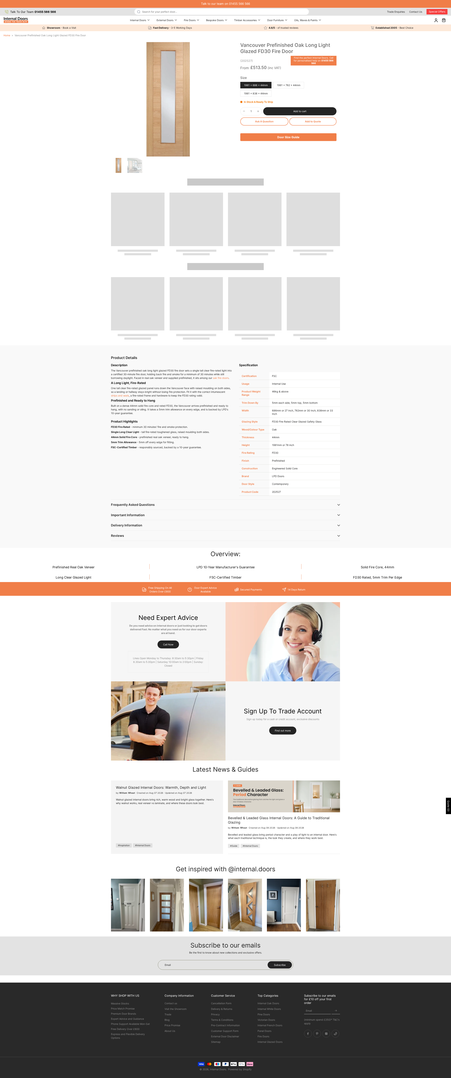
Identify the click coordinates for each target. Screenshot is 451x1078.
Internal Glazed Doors (270, 1041)
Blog (167, 1019)
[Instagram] (326, 1033)
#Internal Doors (142, 845)
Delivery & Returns (221, 1008)
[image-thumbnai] (118, 165)
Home (7, 35)
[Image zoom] (168, 99)
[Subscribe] (336, 1010)
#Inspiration (124, 845)
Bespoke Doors (215, 20)
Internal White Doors (269, 1008)
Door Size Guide (288, 137)
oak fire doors (221, 377)
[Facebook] (308, 1033)
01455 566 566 (322, 62)
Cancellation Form (221, 1003)
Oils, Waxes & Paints (305, 20)
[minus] (244, 111)
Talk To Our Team (33, 12)
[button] (299, 111)
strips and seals (120, 395)
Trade (168, 1014)
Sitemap (216, 1041)
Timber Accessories (245, 20)
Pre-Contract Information (225, 1025)
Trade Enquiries (396, 11)
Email (309, 1010)
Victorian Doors (266, 1019)
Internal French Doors (270, 1025)
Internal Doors (138, 20)
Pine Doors (264, 1014)
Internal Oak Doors (268, 1003)
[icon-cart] (443, 20)
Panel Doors (264, 1030)
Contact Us (415, 11)
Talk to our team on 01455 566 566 (225, 3)
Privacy (215, 1014)
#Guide (233, 846)
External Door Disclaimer (225, 1036)
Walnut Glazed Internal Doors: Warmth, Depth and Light (161, 787)
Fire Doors (190, 20)
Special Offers (437, 11)
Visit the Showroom (176, 1008)
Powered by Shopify (240, 1069)
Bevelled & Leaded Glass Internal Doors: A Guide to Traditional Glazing (279, 820)
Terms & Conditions (222, 1019)
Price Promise (172, 1025)
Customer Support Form (225, 1030)
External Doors (165, 20)
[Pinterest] (317, 1033)
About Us (170, 1030)
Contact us (171, 1003)
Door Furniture (275, 20)
